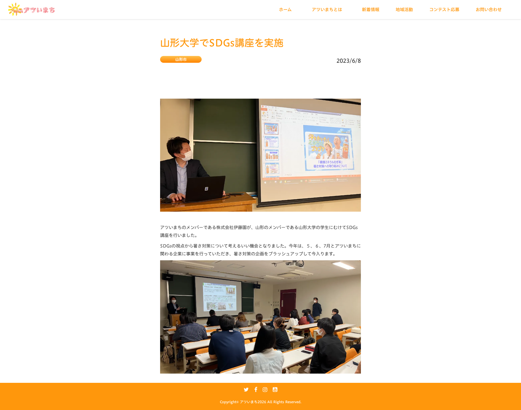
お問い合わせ (489, 9)
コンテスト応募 (444, 9)
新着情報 (370, 9)
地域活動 (404, 9)
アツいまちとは (327, 9)
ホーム (285, 9)
